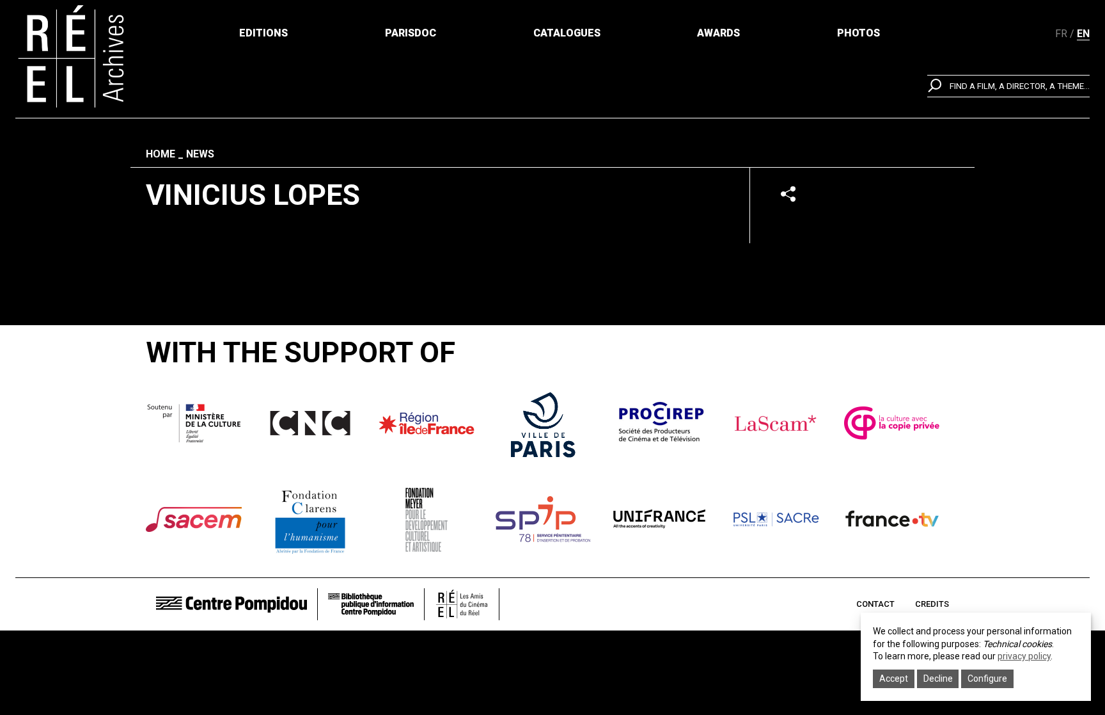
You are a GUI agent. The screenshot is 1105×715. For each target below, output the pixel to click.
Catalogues (566, 33)
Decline (938, 678)
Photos (858, 33)
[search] (1008, 86)
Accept (893, 678)
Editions (263, 33)
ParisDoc (410, 33)
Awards (718, 33)
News (200, 154)
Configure (987, 678)
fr (1061, 34)
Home (160, 154)
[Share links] (788, 194)
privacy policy (1024, 656)
